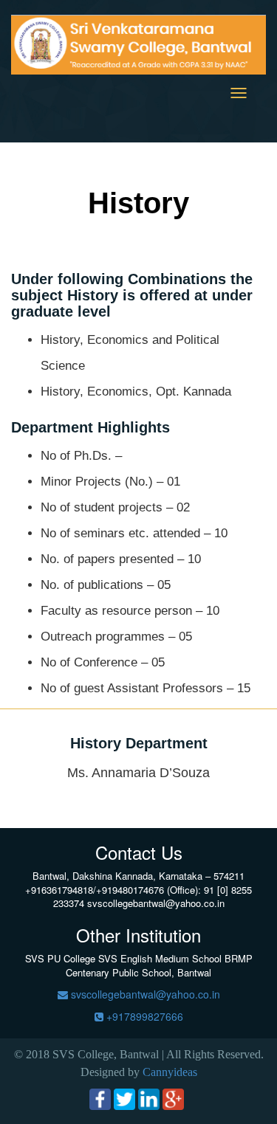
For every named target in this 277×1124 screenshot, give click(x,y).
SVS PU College (60, 958)
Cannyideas (170, 1072)
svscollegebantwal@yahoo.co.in (144, 994)
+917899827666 (143, 1016)
